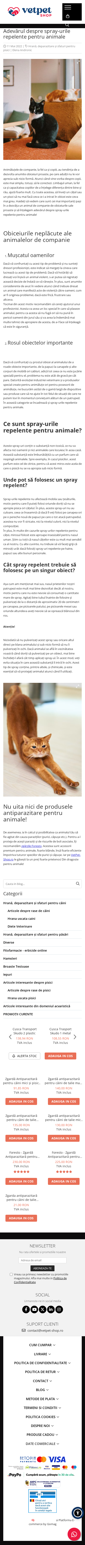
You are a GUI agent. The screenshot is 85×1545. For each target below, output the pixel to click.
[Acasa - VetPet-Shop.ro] (29, 12)
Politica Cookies (41, 1417)
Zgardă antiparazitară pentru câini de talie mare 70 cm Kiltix (64, 1081)
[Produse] (68, 8)
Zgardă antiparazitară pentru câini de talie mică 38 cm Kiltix (64, 1118)
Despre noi (41, 1426)
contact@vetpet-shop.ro (45, 1330)
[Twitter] (42, 1309)
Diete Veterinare (20, 926)
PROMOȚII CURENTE (18, 1014)
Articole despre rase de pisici (29, 990)
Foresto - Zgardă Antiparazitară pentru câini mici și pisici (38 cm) (63, 1154)
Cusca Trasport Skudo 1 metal (60, 1031)
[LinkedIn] (51, 1309)
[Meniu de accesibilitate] (78, 1513)
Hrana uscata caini (21, 919)
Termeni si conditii (41, 1408)
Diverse (8, 942)
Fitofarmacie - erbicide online (25, 950)
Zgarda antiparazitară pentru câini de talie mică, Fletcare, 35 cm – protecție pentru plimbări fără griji (21, 1198)
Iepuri (7, 974)
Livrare (41, 1354)
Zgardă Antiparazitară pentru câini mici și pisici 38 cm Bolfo (21, 1081)
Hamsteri (10, 958)
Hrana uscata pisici (22, 998)
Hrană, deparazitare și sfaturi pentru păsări (35, 934)
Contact (41, 1381)
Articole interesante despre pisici (28, 982)
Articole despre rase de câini (29, 911)
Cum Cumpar (41, 1345)
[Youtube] (34, 1309)
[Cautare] (78, 883)
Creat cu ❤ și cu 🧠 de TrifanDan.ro (33, 1520)
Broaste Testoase (16, 966)
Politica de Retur (41, 1372)
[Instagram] (59, 1309)
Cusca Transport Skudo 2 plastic (25, 1031)
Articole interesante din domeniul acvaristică (36, 1006)
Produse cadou (41, 1434)
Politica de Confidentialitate (41, 1363)
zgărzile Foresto (31, 846)
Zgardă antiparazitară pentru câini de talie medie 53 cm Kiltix (21, 1118)
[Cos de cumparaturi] (67, 16)
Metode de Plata (41, 1399)
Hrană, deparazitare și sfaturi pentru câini (34, 903)
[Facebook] (26, 1309)
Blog (41, 1390)
